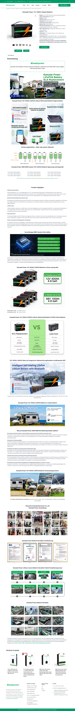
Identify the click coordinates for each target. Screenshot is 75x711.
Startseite (8, 8)
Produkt (37, 5)
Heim (24, 5)
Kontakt (44, 5)
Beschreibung (11, 55)
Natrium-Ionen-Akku (19, 643)
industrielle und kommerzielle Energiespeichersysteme (37, 643)
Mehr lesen (41, 678)
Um (28, 5)
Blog (33, 5)
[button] (69, 1)
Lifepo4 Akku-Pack (19, 8)
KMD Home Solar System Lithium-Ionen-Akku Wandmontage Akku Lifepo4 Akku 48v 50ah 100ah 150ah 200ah (45, 672)
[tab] (11, 55)
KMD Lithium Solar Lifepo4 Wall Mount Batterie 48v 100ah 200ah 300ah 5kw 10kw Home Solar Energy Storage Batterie (61, 672)
